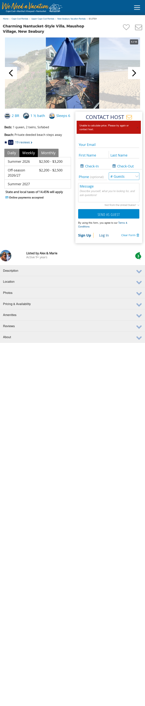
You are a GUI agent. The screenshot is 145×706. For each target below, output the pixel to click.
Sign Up (84, 235)
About (7, 337)
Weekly (28, 152)
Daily (11, 152)
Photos (7, 292)
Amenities (9, 315)
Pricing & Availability (17, 304)
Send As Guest (109, 214)
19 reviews (22, 142)
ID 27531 (93, 19)
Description (10, 270)
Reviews (9, 326)
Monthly (48, 152)
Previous (11, 73)
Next (134, 73)
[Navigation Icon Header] (137, 7)
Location (9, 281)
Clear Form (128, 235)
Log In (104, 235)
